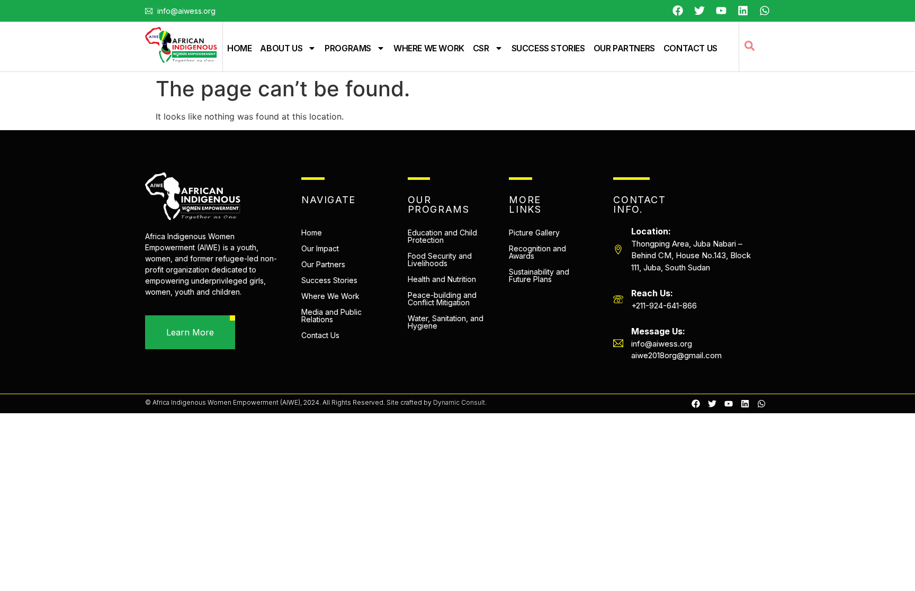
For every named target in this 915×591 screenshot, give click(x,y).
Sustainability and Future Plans (539, 275)
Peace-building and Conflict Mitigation (442, 298)
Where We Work (428, 48)
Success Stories (548, 48)
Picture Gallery (534, 232)
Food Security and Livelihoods (440, 259)
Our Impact (320, 248)
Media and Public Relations (331, 315)
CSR (481, 48)
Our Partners (624, 48)
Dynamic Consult (459, 402)
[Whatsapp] (764, 10)
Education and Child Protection (442, 236)
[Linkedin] (745, 403)
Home (239, 48)
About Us (281, 48)
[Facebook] (677, 10)
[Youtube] (721, 10)
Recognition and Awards (537, 252)
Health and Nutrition (442, 279)
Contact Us (690, 48)
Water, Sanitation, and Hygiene (445, 322)
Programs (348, 48)
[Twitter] (699, 10)
